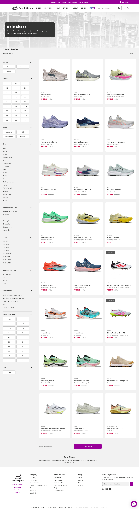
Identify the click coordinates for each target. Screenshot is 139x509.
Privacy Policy (51, 507)
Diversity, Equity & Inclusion (38, 485)
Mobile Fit (33, 490)
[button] (38, 8)
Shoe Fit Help (58, 480)
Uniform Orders (59, 490)
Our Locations (34, 483)
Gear (79, 483)
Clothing (80, 480)
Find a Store (17, 490)
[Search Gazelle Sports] (119, 8)
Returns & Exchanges (60, 485)
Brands (80, 485)
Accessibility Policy (38, 507)
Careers (32, 488)
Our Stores (125, 2)
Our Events (33, 480)
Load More (88, 446)
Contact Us (17, 492)
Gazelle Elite (33, 493)
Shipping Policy (58, 483)
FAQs (55, 488)
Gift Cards (17, 487)
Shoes (80, 478)
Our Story (33, 478)
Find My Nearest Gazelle (80, 2)
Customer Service (17, 485)
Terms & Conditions (65, 507)
